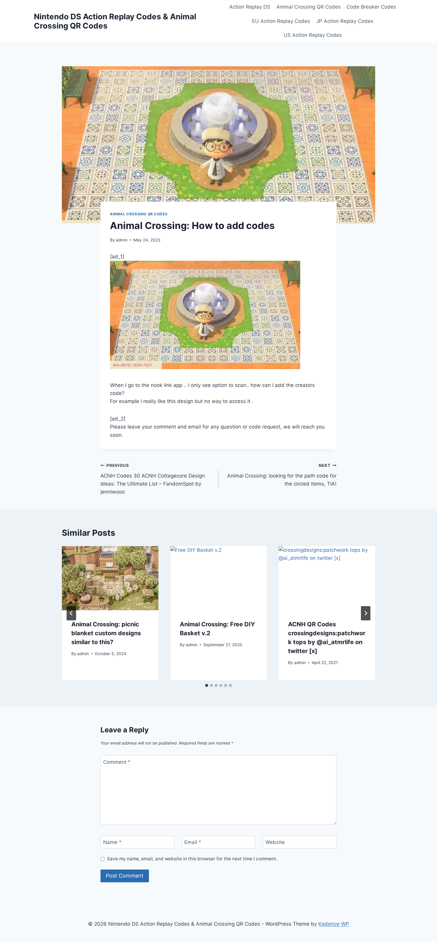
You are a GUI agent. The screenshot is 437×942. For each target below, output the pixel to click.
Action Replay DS (249, 7)
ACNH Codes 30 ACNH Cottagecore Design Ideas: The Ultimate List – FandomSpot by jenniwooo (152, 479)
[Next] (365, 613)
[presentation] (110, 578)
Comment (117, 762)
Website (275, 842)
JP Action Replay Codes (344, 21)
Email (192, 842)
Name (112, 842)
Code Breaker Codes (371, 7)
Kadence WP (333, 924)
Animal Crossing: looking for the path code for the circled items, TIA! (282, 475)
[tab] (206, 685)
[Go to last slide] (71, 613)
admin (122, 240)
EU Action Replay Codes (281, 21)
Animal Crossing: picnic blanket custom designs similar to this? (106, 633)
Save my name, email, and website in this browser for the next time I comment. (192, 859)
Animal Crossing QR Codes (308, 7)
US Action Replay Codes (313, 35)
